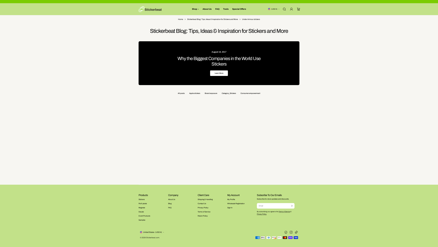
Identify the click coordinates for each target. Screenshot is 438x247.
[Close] (239, 88)
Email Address (208, 108)
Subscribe (219, 127)
